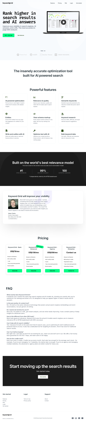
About (46, 399)
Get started (79, 3)
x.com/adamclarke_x (10, 418)
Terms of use (27, 399)
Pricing (60, 3)
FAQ (66, 3)
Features (52, 3)
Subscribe (14, 270)
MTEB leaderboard (51, 176)
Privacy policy (27, 400)
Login (71, 3)
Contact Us (71, 270)
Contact (47, 400)
